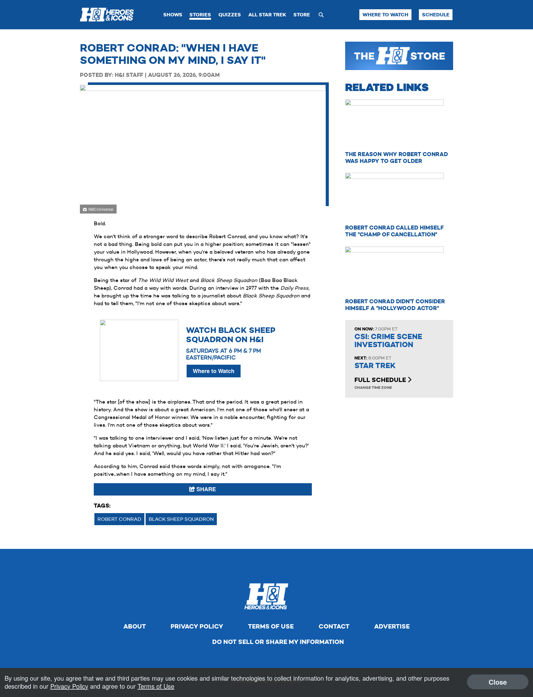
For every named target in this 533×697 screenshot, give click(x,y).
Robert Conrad (119, 519)
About (134, 626)
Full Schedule (380, 380)
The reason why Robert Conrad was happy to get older (396, 157)
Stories (200, 14)
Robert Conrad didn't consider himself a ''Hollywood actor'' (395, 305)
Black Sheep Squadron (181, 519)
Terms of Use (271, 626)
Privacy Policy (197, 626)
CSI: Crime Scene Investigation (388, 340)
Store (301, 14)
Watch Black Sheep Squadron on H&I (230, 335)
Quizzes (229, 14)
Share (205, 489)
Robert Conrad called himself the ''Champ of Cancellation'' (394, 231)
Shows (172, 14)
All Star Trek (267, 14)
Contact (334, 626)
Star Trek (374, 365)
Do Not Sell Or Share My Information (278, 642)
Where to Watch (385, 14)
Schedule (435, 14)
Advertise (392, 626)
